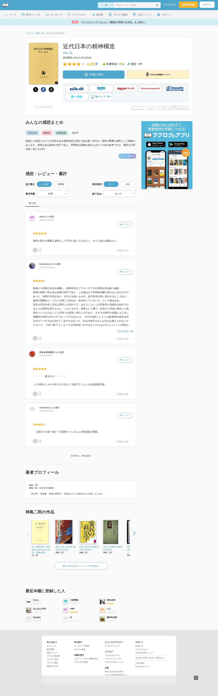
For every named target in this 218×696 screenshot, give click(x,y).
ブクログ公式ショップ (114, 662)
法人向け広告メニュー (144, 653)
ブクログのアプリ (112, 655)
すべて (32, 203)
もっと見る (126, 156)
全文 (128, 184)
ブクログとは (169, 4)
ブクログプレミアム (113, 659)
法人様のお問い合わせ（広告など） (150, 658)
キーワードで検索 (81, 646)
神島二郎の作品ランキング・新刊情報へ (81, 566)
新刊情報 (50, 649)
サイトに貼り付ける (43, 106)
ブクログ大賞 (52, 659)
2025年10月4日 (46, 220)
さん (43, 216)
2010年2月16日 (46, 411)
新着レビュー (52, 653)
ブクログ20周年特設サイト (116, 675)
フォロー (125, 224)
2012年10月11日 (47, 267)
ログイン (207, 4)
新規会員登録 (188, 4)
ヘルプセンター (142, 649)
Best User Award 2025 (114, 672)
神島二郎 (67, 52)
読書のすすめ (52, 666)
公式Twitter (140, 663)
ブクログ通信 (52, 663)
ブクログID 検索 (81, 662)
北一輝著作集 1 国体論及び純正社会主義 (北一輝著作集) (41, 550)
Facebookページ (142, 666)
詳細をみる (123, 250)
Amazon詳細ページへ (160, 74)
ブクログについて (112, 646)
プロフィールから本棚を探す (86, 659)
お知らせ (139, 646)
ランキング (51, 646)
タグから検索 (79, 649)
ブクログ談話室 (53, 656)
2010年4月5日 (46, 355)
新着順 (61, 184)
